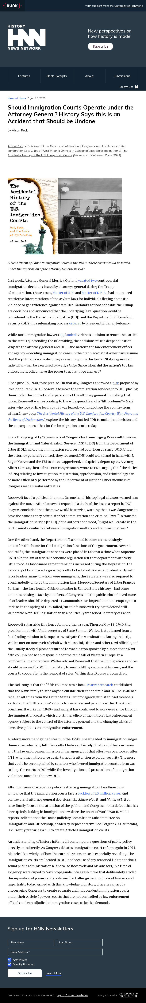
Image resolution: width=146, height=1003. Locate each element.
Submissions (122, 76)
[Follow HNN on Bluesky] (136, 87)
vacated (84, 280)
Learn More (53, 973)
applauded (68, 334)
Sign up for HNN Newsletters (72, 995)
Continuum (20, 959)
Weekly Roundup (24, 964)
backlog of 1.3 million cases (99, 793)
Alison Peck (15, 146)
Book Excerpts (57, 76)
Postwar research (100, 684)
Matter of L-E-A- (94, 292)
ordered (75, 323)
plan (115, 382)
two (94, 280)
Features (24, 76)
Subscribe (100, 46)
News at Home (17, 98)
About (89, 76)
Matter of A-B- (64, 292)
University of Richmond (128, 5)
